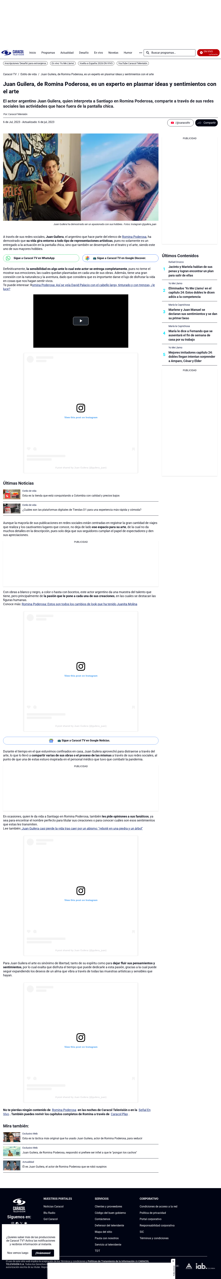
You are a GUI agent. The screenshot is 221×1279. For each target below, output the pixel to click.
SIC (142, 1231)
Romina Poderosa (134, 237)
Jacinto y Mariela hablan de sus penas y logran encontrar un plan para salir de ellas (191, 271)
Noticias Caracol (54, 1206)
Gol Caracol (51, 1219)
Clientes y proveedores (108, 1206)
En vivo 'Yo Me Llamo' (63, 63)
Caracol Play (119, 1114)
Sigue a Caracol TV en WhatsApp (34, 258)
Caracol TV (10, 74)
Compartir (210, 122)
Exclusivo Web (30, 1133)
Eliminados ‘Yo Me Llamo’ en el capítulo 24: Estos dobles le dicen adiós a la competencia (192, 292)
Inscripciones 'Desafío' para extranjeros (25, 63)
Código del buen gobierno (110, 1212)
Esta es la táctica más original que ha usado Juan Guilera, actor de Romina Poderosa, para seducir (82, 1138)
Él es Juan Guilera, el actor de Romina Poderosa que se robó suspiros (64, 1166)
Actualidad (28, 1162)
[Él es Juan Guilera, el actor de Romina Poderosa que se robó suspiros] (11, 1165)
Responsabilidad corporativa (157, 1225)
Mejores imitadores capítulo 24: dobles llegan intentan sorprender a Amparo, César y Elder (192, 357)
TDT (97, 1251)
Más (141, 53)
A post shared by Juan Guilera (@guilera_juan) (81, 467)
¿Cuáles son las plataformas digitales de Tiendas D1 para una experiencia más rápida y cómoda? (81, 509)
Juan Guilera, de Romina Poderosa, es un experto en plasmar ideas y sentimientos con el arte (97, 74)
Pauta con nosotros (107, 1238)
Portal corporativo (150, 1219)
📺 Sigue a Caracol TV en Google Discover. (119, 258)
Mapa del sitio (103, 1231)
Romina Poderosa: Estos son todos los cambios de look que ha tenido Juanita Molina (79, 604)
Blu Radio (49, 1212)
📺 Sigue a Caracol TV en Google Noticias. (83, 740)
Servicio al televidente (108, 1244)
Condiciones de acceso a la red (158, 1206)
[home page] (12, 52)
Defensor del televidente (109, 1225)
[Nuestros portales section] (73, 1199)
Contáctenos (102, 1219)
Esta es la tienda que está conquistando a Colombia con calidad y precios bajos (70, 495)
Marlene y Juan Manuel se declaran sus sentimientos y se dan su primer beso (193, 314)
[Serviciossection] (125, 1199)
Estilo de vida (29, 74)
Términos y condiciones (154, 1238)
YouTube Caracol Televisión (132, 63)
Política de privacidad (153, 1212)
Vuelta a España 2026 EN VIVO (96, 63)
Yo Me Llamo (175, 283)
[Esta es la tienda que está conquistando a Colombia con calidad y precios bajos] (11, 494)
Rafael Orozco (176, 262)
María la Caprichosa (179, 304)
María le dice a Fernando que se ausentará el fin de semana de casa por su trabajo (191, 335)
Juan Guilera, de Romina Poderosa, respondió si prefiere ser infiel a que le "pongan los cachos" (79, 1152)
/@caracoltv (182, 122)
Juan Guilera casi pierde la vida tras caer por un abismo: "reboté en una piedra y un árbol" (82, 828)
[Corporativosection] (176, 1199)
